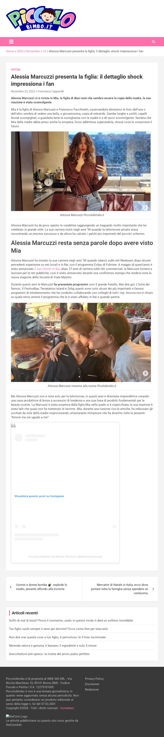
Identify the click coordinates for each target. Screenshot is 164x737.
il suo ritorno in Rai (47, 269)
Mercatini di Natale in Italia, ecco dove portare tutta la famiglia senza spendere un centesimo (119, 589)
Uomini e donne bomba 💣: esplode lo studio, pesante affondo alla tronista (41, 587)
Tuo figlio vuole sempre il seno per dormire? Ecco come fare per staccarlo (58, 629)
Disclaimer (92, 684)
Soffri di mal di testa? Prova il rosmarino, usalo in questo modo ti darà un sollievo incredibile (71, 620)
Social (16, 69)
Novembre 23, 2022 (23, 91)
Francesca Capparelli (51, 91)
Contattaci (67, 708)
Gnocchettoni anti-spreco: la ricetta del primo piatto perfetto (49, 654)
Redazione (92, 689)
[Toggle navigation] (11, 41)
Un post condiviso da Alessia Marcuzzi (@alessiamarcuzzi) (65, 556)
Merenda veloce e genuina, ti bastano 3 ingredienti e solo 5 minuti (53, 645)
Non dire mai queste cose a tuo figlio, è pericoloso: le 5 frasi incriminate (57, 637)
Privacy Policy (94, 679)
